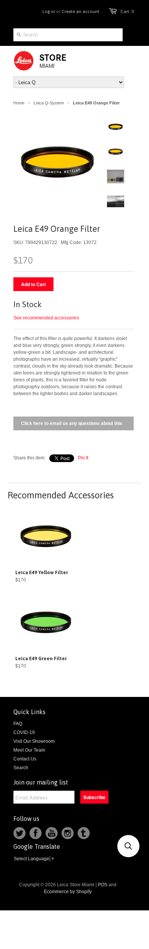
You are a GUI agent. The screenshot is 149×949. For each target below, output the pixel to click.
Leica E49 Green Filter (41, 658)
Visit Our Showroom (34, 741)
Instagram (68, 833)
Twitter (19, 833)
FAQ (17, 723)
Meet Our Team (29, 750)
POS (102, 884)
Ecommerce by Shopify (68, 891)
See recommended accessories (46, 318)
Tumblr (84, 833)
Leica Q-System (49, 103)
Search (20, 767)
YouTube (51, 833)
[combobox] (68, 34)
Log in (48, 11)
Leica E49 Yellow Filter (41, 572)
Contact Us (24, 759)
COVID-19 (24, 732)
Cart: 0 (127, 11)
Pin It (83, 458)
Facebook (35, 833)
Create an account (80, 11)
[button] (128, 846)
